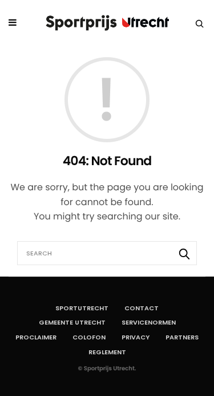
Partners (182, 337)
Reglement (107, 352)
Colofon (89, 337)
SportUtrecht (81, 308)
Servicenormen (149, 322)
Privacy (136, 337)
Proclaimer (35, 337)
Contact (141, 308)
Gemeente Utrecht (72, 322)
